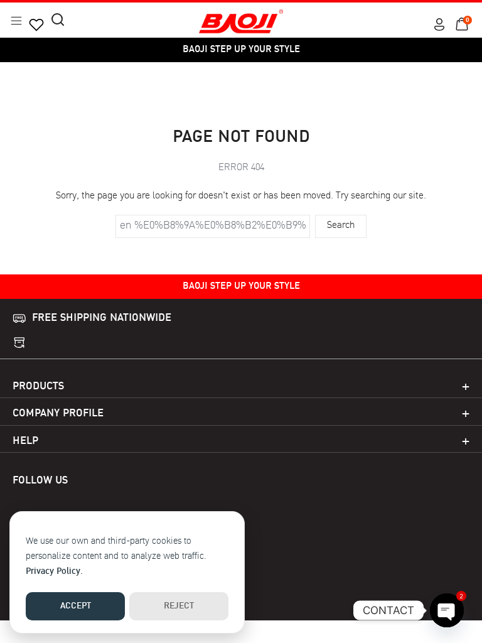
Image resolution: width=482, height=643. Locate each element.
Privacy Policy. (54, 571)
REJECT (179, 606)
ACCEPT (75, 606)
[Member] (439, 24)
